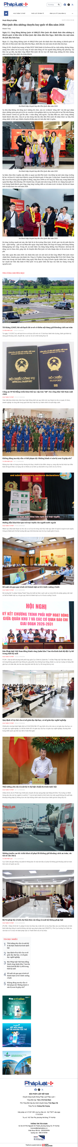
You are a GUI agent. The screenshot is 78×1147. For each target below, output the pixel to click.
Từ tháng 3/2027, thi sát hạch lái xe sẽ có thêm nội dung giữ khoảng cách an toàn (37, 327)
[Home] (6, 13)
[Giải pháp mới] (47, 1145)
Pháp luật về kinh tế (37, 13)
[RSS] (42, 1089)
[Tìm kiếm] (59, 4)
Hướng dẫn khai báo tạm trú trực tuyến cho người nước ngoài (29, 523)
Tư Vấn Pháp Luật (7, 330)
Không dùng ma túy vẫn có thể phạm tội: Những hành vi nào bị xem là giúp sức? (37, 458)
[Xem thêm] (72, 13)
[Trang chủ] (39, 1084)
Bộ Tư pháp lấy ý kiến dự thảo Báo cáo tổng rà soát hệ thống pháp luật (32, 920)
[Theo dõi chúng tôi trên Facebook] (64, 4)
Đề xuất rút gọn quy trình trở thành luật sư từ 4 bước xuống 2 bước (31, 587)
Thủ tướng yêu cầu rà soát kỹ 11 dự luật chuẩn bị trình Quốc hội (29, 787)
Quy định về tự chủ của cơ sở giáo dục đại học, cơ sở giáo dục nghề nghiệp (34, 720)
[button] (72, 4)
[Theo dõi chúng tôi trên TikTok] (68, 4)
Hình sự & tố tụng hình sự (58, 13)
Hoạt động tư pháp (19, 13)
